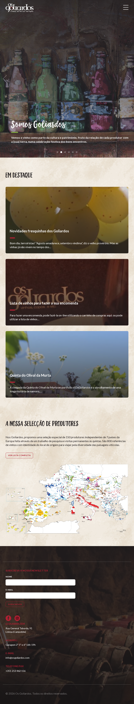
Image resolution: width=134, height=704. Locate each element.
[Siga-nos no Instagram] (17, 618)
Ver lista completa (19, 455)
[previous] (6, 79)
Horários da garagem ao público (63, 125)
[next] (128, 79)
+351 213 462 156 (15, 670)
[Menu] (125, 7)
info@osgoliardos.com (17, 657)
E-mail (9, 589)
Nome (9, 576)
